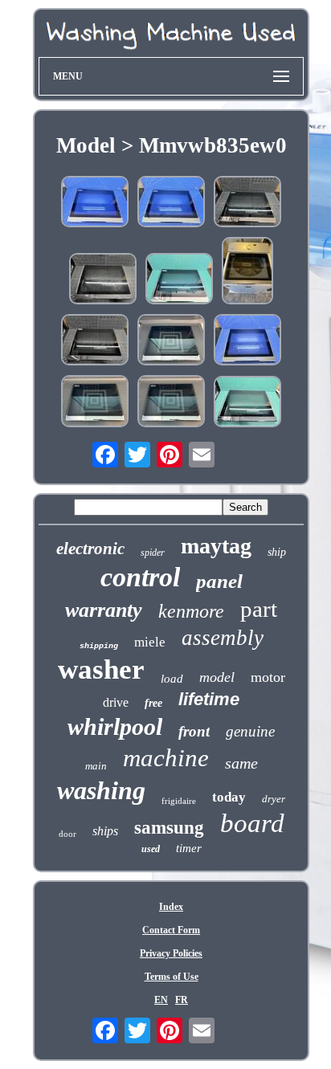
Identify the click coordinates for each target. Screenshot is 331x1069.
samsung (169, 828)
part (258, 609)
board (252, 823)
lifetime (208, 699)
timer (189, 848)
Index (171, 906)
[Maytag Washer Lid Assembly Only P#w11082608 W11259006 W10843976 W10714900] (247, 272)
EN (161, 1000)
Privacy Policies (171, 953)
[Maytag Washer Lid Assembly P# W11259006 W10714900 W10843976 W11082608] (95, 403)
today (229, 797)
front (194, 731)
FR (181, 1000)
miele (150, 642)
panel (219, 581)
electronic (90, 548)
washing (101, 790)
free (153, 703)
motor (268, 677)
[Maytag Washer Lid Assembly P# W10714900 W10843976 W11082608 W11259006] (171, 341)
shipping (99, 646)
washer (101, 669)
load (172, 678)
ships (105, 831)
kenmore (191, 611)
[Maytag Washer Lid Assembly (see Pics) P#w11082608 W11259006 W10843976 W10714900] (103, 280)
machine (166, 758)
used (150, 849)
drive (116, 702)
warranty (103, 610)
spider (153, 552)
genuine (250, 731)
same (241, 763)
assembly (223, 638)
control (140, 577)
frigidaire (178, 801)
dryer (273, 799)
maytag (216, 545)
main (96, 766)
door (67, 833)
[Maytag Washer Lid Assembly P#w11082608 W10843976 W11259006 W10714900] (247, 403)
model (217, 677)
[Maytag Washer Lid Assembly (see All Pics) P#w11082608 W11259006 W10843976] (247, 203)
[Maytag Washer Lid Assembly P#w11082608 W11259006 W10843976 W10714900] (95, 341)
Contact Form (171, 930)
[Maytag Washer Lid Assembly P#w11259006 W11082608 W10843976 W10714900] (179, 280)
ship (277, 552)
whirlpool (114, 726)
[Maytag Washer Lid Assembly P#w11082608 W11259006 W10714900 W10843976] (95, 203)
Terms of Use (171, 976)
